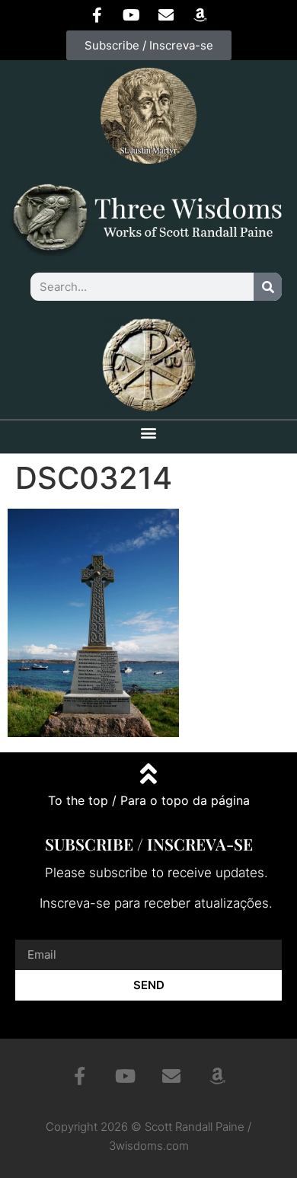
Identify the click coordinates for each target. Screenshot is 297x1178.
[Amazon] (200, 15)
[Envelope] (166, 15)
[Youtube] (132, 15)
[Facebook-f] (97, 15)
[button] (148, 432)
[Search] (268, 287)
